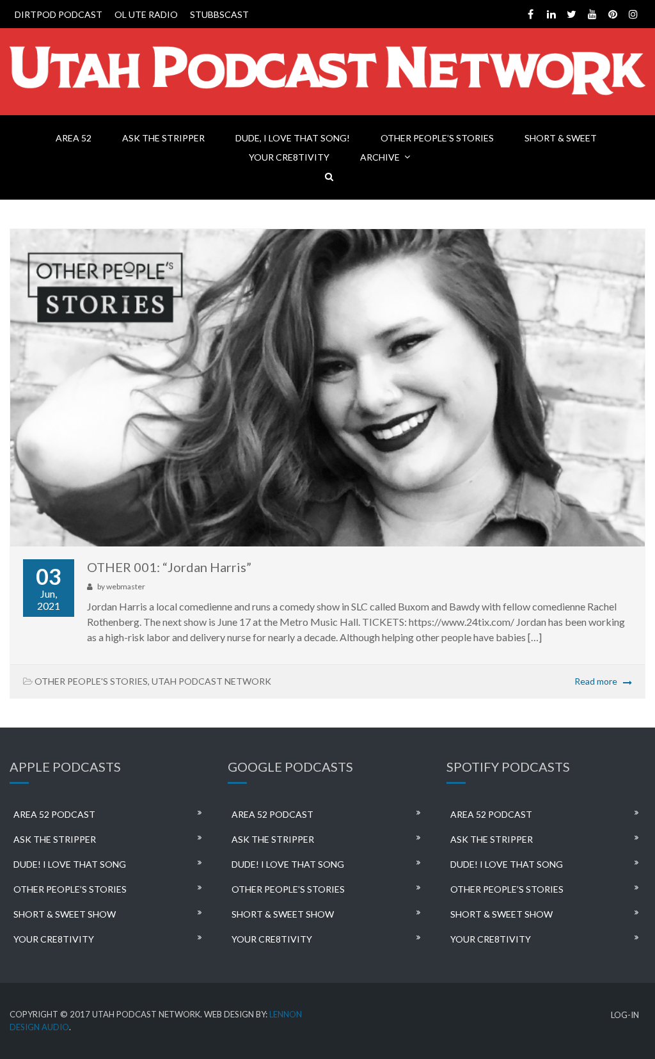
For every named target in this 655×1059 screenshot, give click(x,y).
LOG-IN (625, 1015)
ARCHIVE (380, 157)
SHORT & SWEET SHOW (64, 914)
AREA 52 (73, 137)
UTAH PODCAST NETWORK (211, 681)
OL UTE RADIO (146, 14)
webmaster (125, 586)
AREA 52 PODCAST (54, 814)
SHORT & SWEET (561, 137)
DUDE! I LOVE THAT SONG (69, 864)
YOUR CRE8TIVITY (289, 157)
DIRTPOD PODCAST (58, 14)
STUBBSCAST (219, 14)
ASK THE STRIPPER (163, 137)
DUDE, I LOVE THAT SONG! (292, 137)
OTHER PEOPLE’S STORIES (437, 137)
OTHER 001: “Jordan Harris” (169, 567)
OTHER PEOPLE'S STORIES (91, 681)
